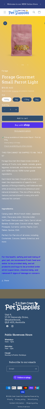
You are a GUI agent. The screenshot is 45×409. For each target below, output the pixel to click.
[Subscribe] (35, 369)
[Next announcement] (40, 4)
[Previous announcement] (4, 4)
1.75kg (26, 99)
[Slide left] (17, 65)
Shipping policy (32, 403)
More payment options (22, 131)
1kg (16, 99)
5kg (37, 99)
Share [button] (6, 280)
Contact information (16, 403)
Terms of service (24, 407)
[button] (4, 12)
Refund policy (33, 399)
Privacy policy (20, 399)
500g (6, 99)
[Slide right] (27, 65)
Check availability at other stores (18, 146)
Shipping (15, 91)
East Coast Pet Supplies (21, 396)
